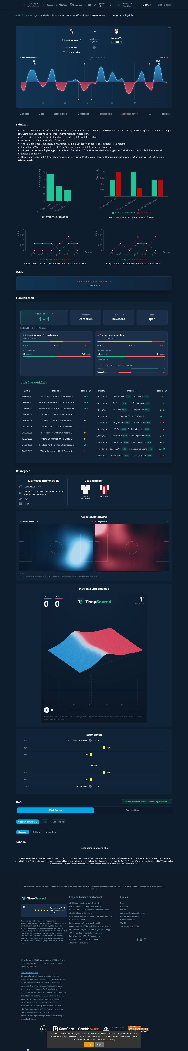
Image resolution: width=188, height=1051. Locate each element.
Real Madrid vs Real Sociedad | (82, 916)
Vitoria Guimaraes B (27, 821)
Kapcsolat (124, 906)
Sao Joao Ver (59, 821)
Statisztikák (105, 113)
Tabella (166, 113)
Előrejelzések (61, 113)
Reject (99, 1044)
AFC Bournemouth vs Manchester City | (85, 903)
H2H (150, 113)
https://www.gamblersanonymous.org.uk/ (35, 1012)
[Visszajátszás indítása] (46, 710)
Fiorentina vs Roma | (102, 926)
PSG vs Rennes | (76, 910)
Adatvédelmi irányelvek (130, 916)
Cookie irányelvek (127, 919)
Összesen (22, 832)
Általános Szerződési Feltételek (133, 913)
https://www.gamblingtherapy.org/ (33, 1016)
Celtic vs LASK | (75, 939)
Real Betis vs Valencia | (93, 933)
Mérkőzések (55, 810)
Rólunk (123, 910)
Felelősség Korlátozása (29, 973)
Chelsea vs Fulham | (77, 919)
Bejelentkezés (164, 4)
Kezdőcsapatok (129, 113)
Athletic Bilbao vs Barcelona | (81, 913)
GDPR (123, 923)
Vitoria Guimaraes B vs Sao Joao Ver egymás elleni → (147, 801)
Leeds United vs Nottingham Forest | (84, 923)
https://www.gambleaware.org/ (32, 1009)
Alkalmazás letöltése (127, 4)
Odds (41, 113)
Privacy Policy (109, 1039)
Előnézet (24, 113)
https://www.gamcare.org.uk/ (53, 1009)
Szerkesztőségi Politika (129, 926)
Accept (88, 1044)
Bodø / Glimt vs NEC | (78, 936)
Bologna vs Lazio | (95, 936)
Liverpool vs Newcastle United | (97, 910)
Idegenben (51, 832)
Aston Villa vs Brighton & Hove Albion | (85, 906)
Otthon (36, 832)
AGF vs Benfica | (76, 933)
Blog (122, 903)
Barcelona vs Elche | (104, 916)
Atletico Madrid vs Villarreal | (81, 926)
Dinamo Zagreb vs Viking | (99, 929)
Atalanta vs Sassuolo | (78, 943)
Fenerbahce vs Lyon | (78, 929)
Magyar (147, 4)
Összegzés (83, 113)
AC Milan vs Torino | (91, 939)
